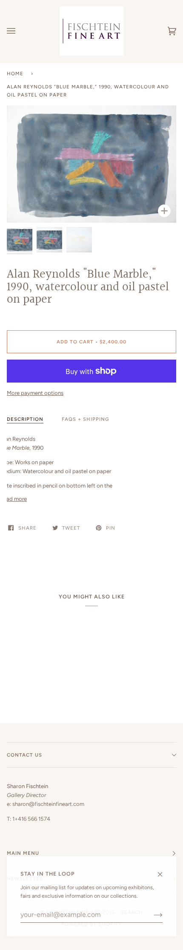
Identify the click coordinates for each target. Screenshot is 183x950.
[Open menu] (19, 31)
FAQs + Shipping (85, 419)
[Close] (163, 870)
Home (15, 74)
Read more (13, 499)
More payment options (35, 393)
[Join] (151, 915)
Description (25, 419)
